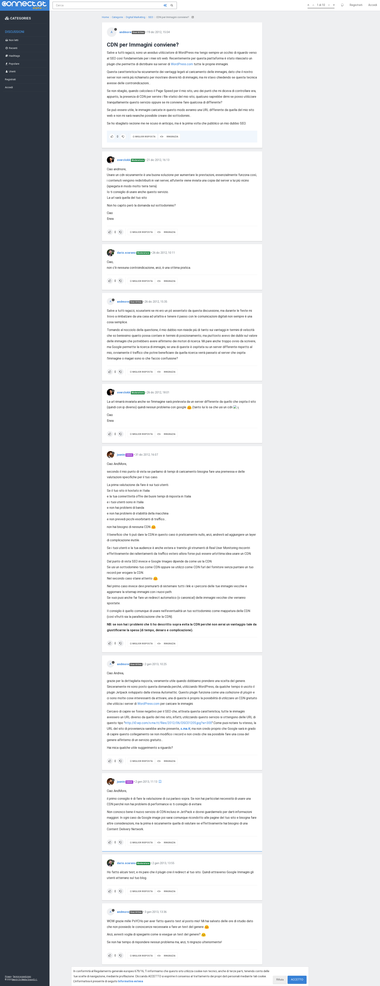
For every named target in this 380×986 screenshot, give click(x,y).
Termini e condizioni (22, 976)
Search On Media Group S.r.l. (24, 979)
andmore (125, 32)
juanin (121, 454)
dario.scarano (126, 252)
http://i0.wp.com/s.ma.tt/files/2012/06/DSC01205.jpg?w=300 (168, 723)
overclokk (123, 160)
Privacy (8, 976)
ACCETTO (297, 979)
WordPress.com (182, 64)
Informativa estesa (130, 981)
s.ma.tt (185, 729)
